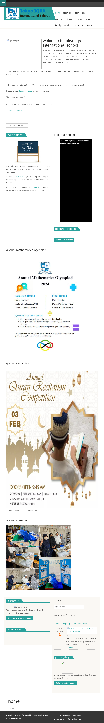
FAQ (55, 715)
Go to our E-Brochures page (19, 618)
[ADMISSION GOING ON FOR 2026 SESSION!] (81, 630)
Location (67, 25)
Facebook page (25, 91)
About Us (67, 12)
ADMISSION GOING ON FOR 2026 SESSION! (72, 624)
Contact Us (78, 25)
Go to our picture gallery (66, 683)
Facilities (71, 19)
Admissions (80, 12)
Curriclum (59, 19)
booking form (37, 187)
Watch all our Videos (64, 240)
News (71, 647)
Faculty (58, 25)
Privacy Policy (59, 719)
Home (57, 12)
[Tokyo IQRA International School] (28, 13)
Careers (89, 25)
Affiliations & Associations (70, 715)
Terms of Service (74, 719)
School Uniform (84, 19)
